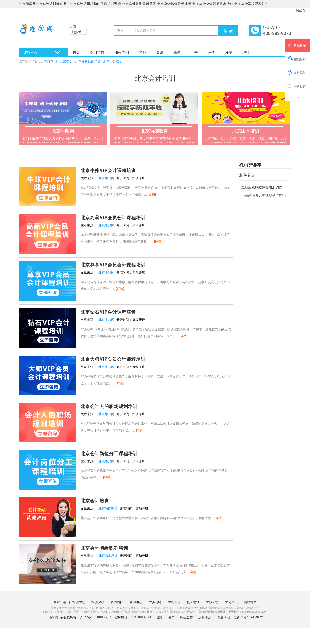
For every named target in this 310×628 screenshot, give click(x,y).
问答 (194, 52)
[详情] (152, 194)
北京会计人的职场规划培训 (109, 406)
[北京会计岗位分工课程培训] (47, 469)
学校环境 (212, 602)
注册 (160, 617)
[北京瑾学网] (39, 32)
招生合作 (300, 10)
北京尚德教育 (108, 508)
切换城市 (78, 31)
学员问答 (155, 602)
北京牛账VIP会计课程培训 (108, 170)
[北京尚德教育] (154, 108)
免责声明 (223, 617)
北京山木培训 (108, 555)
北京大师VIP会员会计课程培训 (113, 359)
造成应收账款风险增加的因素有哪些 (268, 186)
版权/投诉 (205, 617)
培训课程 (97, 602)
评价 (211, 52)
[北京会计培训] (47, 516)
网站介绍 (59, 602)
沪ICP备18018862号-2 (95, 617)
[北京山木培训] (246, 108)
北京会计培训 (112, 61)
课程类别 (121, 52)
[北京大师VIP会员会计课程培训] (47, 375)
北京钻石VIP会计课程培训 (108, 311)
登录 (171, 617)
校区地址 (193, 602)
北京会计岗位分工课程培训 (109, 453)
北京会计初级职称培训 (104, 547)
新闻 (177, 52)
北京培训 (66, 61)
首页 (76, 52)
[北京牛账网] (63, 108)
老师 (142, 52)
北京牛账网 (106, 178)
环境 (228, 52)
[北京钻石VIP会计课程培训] (47, 327)
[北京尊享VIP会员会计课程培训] (47, 280)
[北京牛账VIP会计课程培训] (47, 186)
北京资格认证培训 (88, 61)
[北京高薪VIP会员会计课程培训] (47, 233)
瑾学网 (53, 617)
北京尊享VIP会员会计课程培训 (113, 264)
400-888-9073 (141, 617)
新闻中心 (136, 602)
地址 (246, 52)
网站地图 (250, 602)
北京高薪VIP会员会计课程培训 (113, 217)
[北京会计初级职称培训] (47, 563)
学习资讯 (231, 602)
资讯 (159, 52)
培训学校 (97, 52)
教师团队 (117, 602)
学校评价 (174, 602)
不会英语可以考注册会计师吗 (263, 194)
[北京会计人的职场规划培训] (47, 422)
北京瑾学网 (49, 61)
